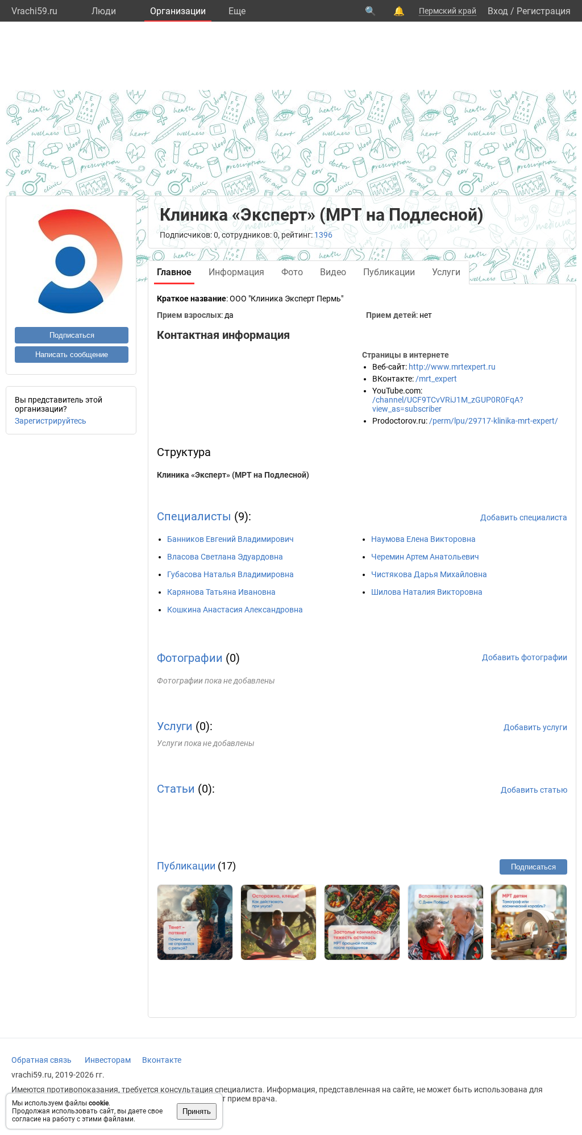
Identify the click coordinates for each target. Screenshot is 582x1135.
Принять (196, 1111)
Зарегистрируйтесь (50, 420)
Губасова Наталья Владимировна (230, 574)
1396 (323, 234)
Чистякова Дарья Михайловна (429, 574)
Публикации (186, 866)
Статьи (176, 789)
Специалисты (194, 516)
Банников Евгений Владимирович (230, 539)
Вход (498, 11)
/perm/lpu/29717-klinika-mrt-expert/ (493, 420)
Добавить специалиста (523, 517)
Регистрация (544, 11)
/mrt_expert (436, 378)
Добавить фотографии (524, 657)
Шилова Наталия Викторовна (427, 592)
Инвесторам (108, 1059)
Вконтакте (161, 1059)
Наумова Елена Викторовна (423, 539)
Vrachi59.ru (34, 11)
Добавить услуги (535, 727)
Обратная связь (41, 1059)
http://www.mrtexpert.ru (452, 366)
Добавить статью (534, 789)
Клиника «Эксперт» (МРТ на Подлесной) (233, 474)
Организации (178, 11)
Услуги (175, 726)
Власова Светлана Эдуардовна (225, 556)
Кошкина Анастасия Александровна (235, 609)
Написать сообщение (71, 354)
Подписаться (71, 335)
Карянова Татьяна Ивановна (221, 592)
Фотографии (190, 658)
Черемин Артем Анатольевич (425, 556)
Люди (104, 11)
